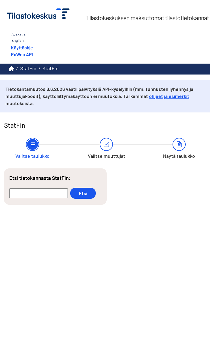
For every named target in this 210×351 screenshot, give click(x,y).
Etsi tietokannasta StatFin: (40, 178)
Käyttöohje (22, 47)
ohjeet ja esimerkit (169, 96)
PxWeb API (22, 54)
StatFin (28, 68)
